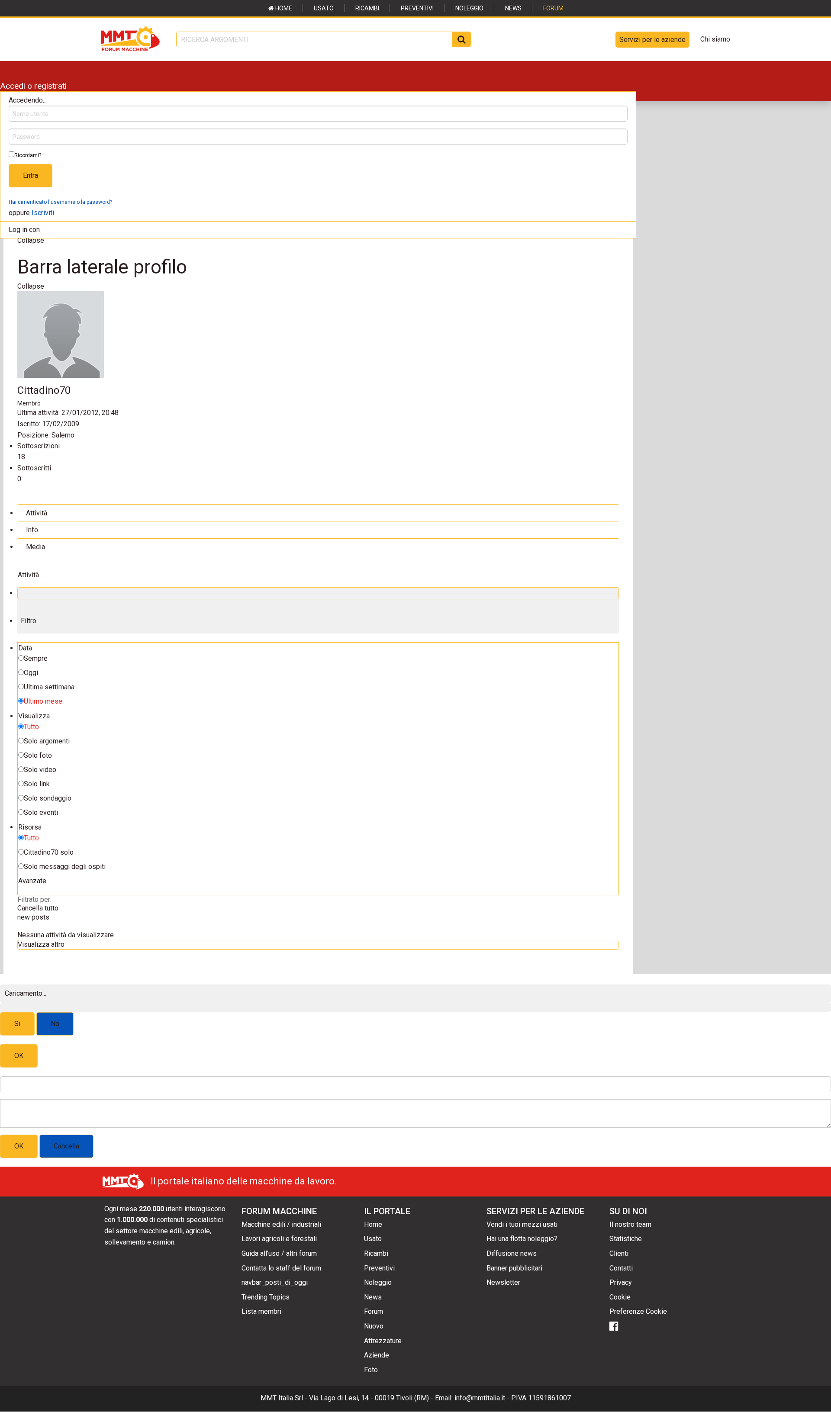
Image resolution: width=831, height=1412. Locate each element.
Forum (553, 8)
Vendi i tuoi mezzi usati (521, 1224)
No (55, 1024)
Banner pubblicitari (514, 1268)
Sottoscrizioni (38, 446)
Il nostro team (630, 1224)
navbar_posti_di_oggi (275, 1282)
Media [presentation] (35, 547)
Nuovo (373, 1326)
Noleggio (469, 8)
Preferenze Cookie (638, 1311)
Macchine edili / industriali (281, 1224)
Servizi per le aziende (652, 39)
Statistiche (625, 1239)
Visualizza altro (41, 944)
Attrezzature (383, 1341)
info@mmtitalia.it (479, 1398)
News (513, 8)
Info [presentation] (32, 530)
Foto (371, 1370)
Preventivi (417, 8)
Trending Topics (266, 1297)
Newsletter (503, 1282)
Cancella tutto (37, 908)
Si (17, 1024)
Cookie (620, 1297)
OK (18, 1056)
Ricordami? (27, 155)
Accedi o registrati (33, 86)
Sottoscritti (34, 468)
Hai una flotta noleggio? (521, 1239)
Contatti (621, 1268)
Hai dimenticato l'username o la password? (60, 202)
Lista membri (261, 1311)
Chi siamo (715, 39)
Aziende (376, 1355)
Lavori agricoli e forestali (279, 1239)
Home (283, 8)
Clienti (618, 1253)
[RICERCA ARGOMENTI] (461, 39)
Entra (30, 175)
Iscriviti (43, 213)
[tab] (318, 512)
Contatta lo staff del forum (281, 1268)
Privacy (620, 1282)
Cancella (66, 1146)
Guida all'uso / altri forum (279, 1253)
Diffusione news (511, 1253)
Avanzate (32, 881)
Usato (324, 8)
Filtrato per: (34, 899)
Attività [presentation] (36, 513)
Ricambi (367, 8)
